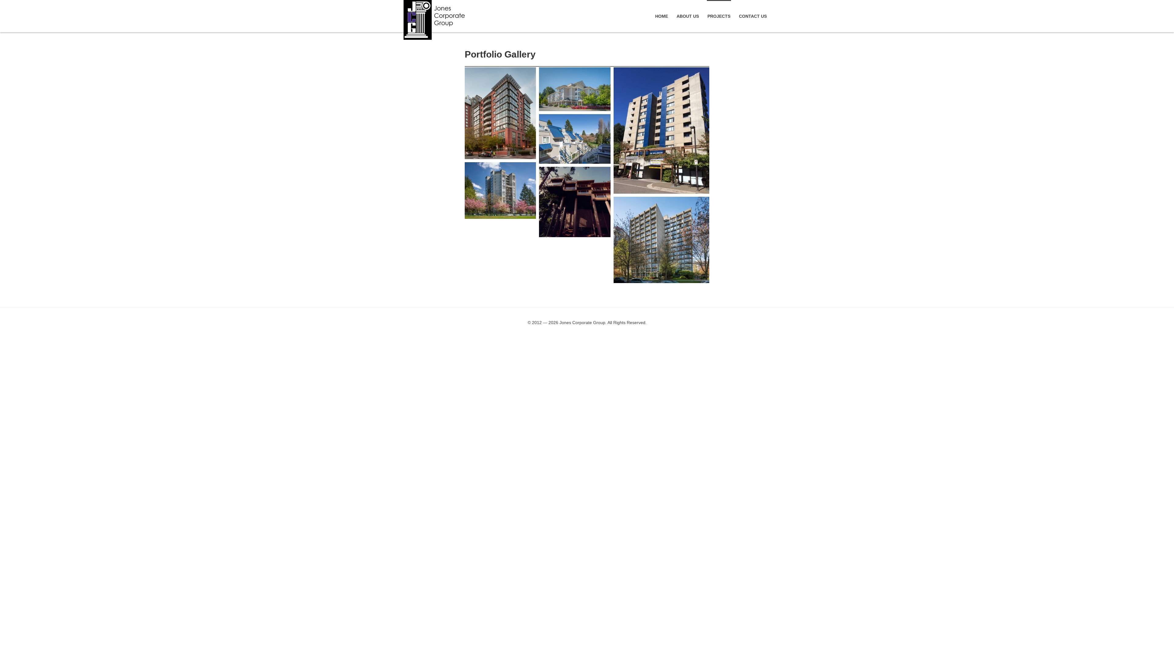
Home (661, 16)
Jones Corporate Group (434, 20)
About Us (688, 16)
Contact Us (753, 16)
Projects (718, 16)
